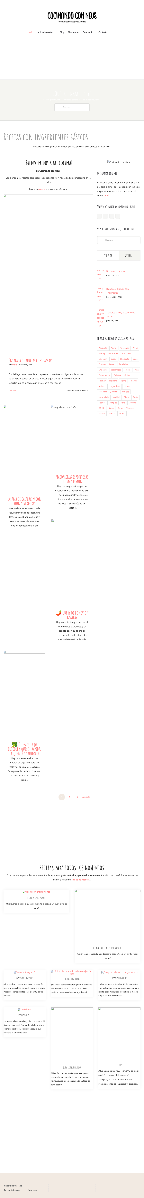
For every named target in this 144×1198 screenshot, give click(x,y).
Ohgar (126, 397)
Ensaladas (123, 364)
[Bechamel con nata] (100, 268)
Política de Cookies (12, 1190)
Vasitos (102, 413)
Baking (102, 353)
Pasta (135, 397)
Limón (127, 386)
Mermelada (104, 397)
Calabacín (103, 359)
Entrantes (103, 370)
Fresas (127, 370)
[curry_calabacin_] (119, 972)
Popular (108, 255)
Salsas (111, 408)
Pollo (123, 403)
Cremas (102, 364)
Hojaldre (113, 381)
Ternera (129, 408)
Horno (123, 381)
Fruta (136, 370)
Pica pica (113, 403)
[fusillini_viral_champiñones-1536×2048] (36, 892)
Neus (14, 365)
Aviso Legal (32, 1190)
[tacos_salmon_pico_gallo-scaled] (72, 1009)
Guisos (127, 375)
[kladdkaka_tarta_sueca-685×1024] (107, 891)
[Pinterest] (111, 216)
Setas (120, 408)
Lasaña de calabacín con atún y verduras (24, 501)
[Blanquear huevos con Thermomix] (100, 286)
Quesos (132, 403)
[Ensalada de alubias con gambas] (48, 274)
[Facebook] (99, 216)
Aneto (113, 348)
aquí (107, 195)
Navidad (116, 397)
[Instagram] (105, 216)
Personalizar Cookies (13, 1186)
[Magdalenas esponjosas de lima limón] (72, 438)
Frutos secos (104, 375)
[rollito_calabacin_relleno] (72, 971)
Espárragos (116, 370)
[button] (112, 32)
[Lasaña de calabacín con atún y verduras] (24, 449)
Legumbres (115, 386)
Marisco (125, 392)
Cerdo (113, 359)
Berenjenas (113, 353)
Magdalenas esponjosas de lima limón (72, 479)
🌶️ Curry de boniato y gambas (72, 614)
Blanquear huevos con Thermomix (117, 291)
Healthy (102, 381)
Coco (135, 359)
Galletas (117, 375)
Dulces (112, 364)
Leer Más (13, 390)
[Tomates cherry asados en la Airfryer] (100, 308)
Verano (112, 413)
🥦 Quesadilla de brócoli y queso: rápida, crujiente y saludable (24, 748)
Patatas (102, 403)
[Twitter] (117, 216)
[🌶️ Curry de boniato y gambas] (72, 563)
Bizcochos (126, 353)
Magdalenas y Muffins (108, 392)
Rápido (102, 408)
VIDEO (122, 413)
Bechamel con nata (115, 271)
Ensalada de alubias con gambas (31, 360)
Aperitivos (124, 348)
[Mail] (80, 1185)
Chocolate (124, 359)
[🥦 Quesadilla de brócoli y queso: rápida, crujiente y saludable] (24, 695)
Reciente (130, 255)
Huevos (133, 381)
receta (41, 189)
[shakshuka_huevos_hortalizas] (24, 1009)
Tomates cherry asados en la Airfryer (120, 315)
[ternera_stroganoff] (24, 972)
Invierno (102, 386)
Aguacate (103, 348)
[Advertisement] (72, 58)
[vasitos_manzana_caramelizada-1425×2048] (119, 1009)
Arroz (135, 348)
